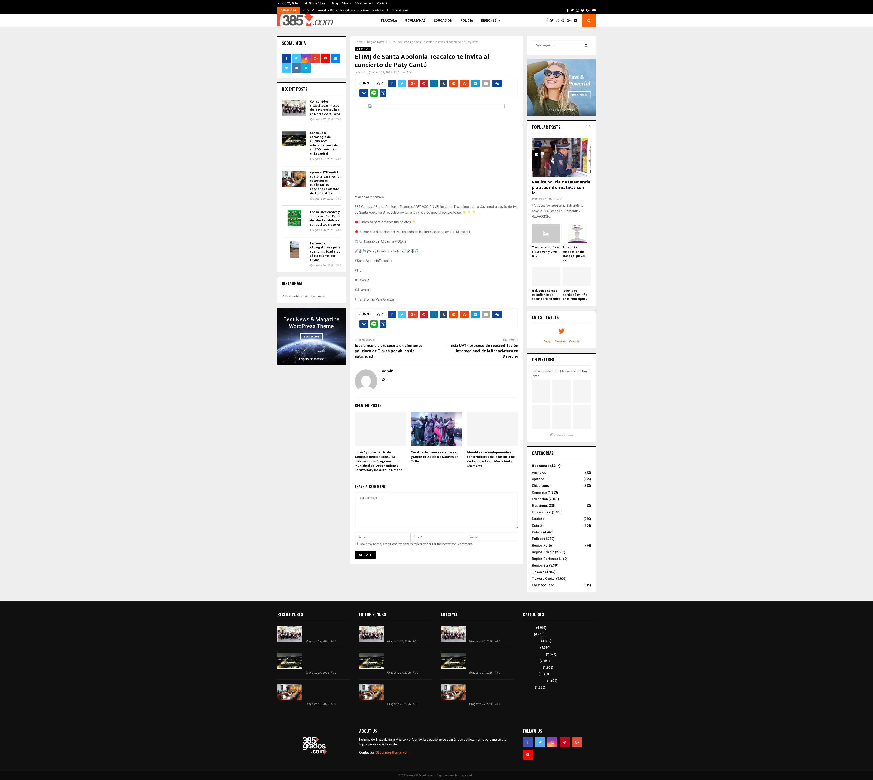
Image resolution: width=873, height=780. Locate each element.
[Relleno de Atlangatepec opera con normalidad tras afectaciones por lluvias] (294, 249)
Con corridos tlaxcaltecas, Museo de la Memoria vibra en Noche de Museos (360, 10)
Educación (443, 20)
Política (537, 539)
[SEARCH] (586, 45)
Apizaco (538, 479)
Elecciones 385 (543, 505)
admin (362, 72)
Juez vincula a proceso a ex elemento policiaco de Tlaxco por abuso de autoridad (389, 351)
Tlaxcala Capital (543, 578)
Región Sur (540, 565)
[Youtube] (577, 20)
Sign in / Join (316, 3)
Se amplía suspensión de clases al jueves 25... (574, 253)
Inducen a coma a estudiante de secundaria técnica (546, 294)
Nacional (538, 519)
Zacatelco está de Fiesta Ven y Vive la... (545, 251)
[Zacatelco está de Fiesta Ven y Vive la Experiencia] (546, 233)
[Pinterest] (564, 20)
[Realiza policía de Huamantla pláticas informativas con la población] (561, 157)
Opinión (538, 525)
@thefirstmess (561, 434)
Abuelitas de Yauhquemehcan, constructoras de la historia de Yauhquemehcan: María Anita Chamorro (491, 459)
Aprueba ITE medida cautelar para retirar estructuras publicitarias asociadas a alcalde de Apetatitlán (325, 183)
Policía (466, 20)
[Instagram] (558, 20)
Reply (547, 341)
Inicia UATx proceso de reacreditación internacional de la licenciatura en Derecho (483, 351)
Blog (335, 3)
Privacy (346, 3)
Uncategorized (543, 585)
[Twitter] (553, 20)
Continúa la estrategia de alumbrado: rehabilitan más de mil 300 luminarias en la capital (324, 143)
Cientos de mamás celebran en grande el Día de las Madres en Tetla (435, 456)
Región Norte (363, 49)
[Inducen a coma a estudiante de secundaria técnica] (546, 276)
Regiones (489, 20)
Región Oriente (543, 552)
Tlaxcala (389, 20)
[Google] (570, 20)
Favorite (574, 341)
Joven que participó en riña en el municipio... (575, 294)
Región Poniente (544, 559)
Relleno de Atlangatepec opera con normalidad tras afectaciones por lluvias (325, 252)
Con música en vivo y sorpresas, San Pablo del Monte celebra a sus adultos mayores (325, 218)
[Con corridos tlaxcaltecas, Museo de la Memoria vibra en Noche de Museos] (294, 108)
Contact (382, 3)
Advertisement (364, 3)
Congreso (539, 492)
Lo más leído (541, 512)
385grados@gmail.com (392, 752)
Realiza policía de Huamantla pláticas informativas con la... (561, 187)
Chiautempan (542, 485)
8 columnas (415, 20)
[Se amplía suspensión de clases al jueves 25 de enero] (577, 233)
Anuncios (539, 472)
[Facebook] (548, 20)
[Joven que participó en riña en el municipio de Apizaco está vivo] (577, 276)
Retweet (560, 341)
